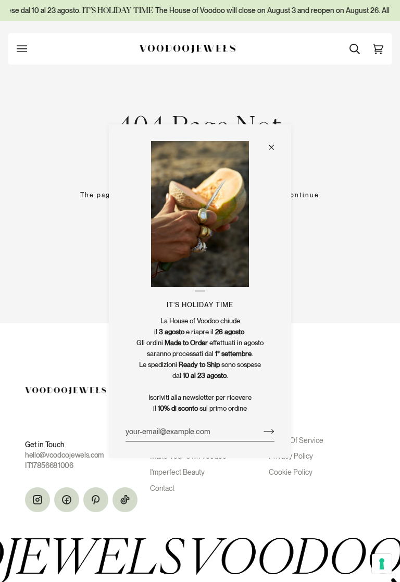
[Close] (275, 142)
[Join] (260, 431)
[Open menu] (32, 49)
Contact (162, 488)
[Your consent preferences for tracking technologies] (382, 564)
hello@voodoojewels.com (64, 455)
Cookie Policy (290, 472)
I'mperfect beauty (177, 472)
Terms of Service (296, 440)
